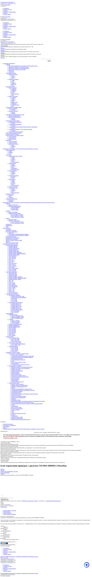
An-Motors (13, 89)
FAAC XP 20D (14, 348)
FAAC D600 (14, 298)
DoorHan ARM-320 (13, 247)
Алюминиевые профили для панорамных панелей (22, 390)
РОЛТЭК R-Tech (15, 93)
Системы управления (13, 175)
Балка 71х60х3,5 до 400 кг (17, 214)
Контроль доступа (10, 193)
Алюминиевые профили (17, 391)
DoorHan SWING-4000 (14, 254)
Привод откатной (13, 87)
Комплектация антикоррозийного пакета (20, 419)
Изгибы (13, 387)
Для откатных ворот (10, 86)
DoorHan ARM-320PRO (14, 248)
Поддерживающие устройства (18, 359)
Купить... (3, 48)
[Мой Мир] (5, 543)
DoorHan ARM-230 (13, 246)
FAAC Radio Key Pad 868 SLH (18, 343)
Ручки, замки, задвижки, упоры (18, 362)
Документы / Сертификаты (9, 425)
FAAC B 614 (11, 334)
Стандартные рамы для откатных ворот (20, 364)
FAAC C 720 (11, 289)
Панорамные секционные (12, 239)
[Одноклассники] (3, 543)
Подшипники (14, 415)
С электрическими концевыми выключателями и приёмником (23, 126)
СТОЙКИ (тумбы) (13, 314)
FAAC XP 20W (14, 350)
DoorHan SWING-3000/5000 (15, 252)
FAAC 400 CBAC (13, 256)
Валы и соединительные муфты (18, 396)
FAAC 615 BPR (12, 328)
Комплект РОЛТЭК (13, 204)
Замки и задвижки (15, 409)
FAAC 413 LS (12, 261)
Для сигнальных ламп (14, 337)
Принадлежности (15, 379)
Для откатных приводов (11, 272)
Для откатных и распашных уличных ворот (19, 353)
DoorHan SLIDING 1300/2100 (15, 276)
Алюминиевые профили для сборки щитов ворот (22, 356)
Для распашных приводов (12, 245)
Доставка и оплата (7, 9)
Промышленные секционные (12, 237)
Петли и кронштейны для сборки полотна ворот (22, 402)
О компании (6, 8)
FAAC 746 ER (12, 282)
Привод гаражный (13, 108)
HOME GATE (14, 102)
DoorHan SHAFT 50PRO (17, 309)
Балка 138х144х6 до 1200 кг (17, 217)
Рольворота (11, 232)
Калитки (8, 241)
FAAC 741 (11, 281)
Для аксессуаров (9, 336)
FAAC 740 (11, 280)
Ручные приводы (15, 378)
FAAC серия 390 (12, 269)
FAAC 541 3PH (14, 312)
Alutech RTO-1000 (13, 274)
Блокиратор (11, 200)
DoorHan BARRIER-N (14, 325)
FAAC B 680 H (12, 335)
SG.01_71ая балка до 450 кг (17, 222)
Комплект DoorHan (13, 212)
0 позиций (7, 4)
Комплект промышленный (15, 117)
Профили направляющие (17, 370)
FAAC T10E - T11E (15, 345)
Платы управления (10, 150)
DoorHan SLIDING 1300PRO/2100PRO (17, 278)
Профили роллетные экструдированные (20, 368)
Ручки (12, 411)
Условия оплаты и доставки (9, 510)
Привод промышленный (14, 115)
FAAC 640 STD (12, 332)
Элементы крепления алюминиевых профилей (22, 357)
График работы (6, 511)
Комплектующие (12, 139)
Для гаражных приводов (14, 295)
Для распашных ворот (11, 73)
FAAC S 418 (11, 267)
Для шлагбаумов (9, 313)
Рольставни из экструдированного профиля (19, 235)
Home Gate (13, 84)
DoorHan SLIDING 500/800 (15, 279)
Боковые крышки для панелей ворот (19, 385)
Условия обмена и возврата (9, 514)
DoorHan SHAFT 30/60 (16, 306)
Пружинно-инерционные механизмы (19, 376)
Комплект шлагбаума (13, 143)
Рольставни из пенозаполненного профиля (18, 234)
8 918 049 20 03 (4, 2)
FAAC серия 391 (12, 270)
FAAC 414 (11, 262)
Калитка (13, 414)
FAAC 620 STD (12, 331)
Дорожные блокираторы (11, 198)
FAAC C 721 (11, 290)
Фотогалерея (6, 426)
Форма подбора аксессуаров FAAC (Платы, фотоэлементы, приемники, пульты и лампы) (23, 429)
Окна (12, 412)
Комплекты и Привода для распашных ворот (19, 68)
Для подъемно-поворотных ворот (13, 133)
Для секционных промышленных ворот (15, 114)
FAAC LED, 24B (15, 340)
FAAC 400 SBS (12, 257)
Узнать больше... (4, 45)
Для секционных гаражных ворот (13, 107)
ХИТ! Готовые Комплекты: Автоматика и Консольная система (23, 65)
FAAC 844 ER (12, 284)
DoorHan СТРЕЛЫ (15, 322)
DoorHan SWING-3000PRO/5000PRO (17, 253)
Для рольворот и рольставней (13, 120)
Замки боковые (14, 380)
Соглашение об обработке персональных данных (27, 556)
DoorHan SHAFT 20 (15, 304)
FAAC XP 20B (14, 347)
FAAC (12, 75)
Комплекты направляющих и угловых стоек (21, 389)
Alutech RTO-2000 (13, 275)
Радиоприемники (13, 170)
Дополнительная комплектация (16, 131)
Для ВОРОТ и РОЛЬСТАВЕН (13, 352)
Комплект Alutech (13, 219)
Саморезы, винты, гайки (17, 417)
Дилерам (5, 13)
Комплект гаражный (13, 111)
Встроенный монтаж (16, 392)
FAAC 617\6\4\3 (12, 329)
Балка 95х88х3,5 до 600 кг (17, 215)
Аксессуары (11, 72)
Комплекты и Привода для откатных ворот (18, 67)
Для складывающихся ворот (12, 134)
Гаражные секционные (11, 236)
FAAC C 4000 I (12, 287)
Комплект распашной (14, 79)
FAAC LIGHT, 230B (16, 341)
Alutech (13, 112)
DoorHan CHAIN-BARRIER (15, 324)
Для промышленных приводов (16, 302)
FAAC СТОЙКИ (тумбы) (17, 318)
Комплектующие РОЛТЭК (15, 206)
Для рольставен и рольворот (15, 365)
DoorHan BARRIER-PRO (14, 326)
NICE (12, 78)
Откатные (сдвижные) (11, 230)
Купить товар (4, 507)
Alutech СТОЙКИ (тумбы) (17, 315)
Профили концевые (15, 369)
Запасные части (6, 243)
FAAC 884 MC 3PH (13, 286)
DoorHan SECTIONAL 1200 (17, 296)
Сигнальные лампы (13, 187)
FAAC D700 (14, 300)
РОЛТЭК (8, 203)
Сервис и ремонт (7, 14)
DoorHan (13, 76)
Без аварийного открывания (15, 122)
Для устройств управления (15, 342)
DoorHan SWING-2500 (14, 251)
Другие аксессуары (13, 186)
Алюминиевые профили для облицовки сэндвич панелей (24, 393)
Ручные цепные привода (17, 408)
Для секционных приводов (12, 293)
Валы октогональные (16, 374)
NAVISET (11, 197)
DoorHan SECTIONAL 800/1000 (18, 297)
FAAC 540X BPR (15, 311)
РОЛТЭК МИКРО (15, 207)
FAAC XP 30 (14, 351)
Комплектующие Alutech (14, 220)
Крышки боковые (15, 373)
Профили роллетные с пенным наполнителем (21, 367)
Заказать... (3, 50)
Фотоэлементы (12, 179)
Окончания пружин (15, 400)
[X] (7, 543)
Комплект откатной (13, 96)
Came (12, 145)
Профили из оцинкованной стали (19, 386)
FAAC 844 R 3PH (13, 285)
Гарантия (5, 10)
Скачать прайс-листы (8, 424)
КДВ (7, 226)
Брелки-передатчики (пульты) (15, 156)
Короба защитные (15, 371)
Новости (5, 427)
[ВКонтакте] (1, 543)
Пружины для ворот (16, 395)
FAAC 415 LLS (12, 264)
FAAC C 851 (11, 291)
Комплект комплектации (17, 418)
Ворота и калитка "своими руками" (14, 240)
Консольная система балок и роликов (17, 69)
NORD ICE (14, 90)
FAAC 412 (11, 259)
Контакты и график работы (9, 12)
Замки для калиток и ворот (12, 242)
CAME (12, 80)
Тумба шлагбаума (13, 142)
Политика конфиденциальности (8, 556)
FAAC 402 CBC (12, 258)
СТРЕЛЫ (11, 319)
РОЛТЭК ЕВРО (15, 209)
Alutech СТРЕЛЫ (15, 320)
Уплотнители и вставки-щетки (18, 375)
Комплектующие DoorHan (15, 213)
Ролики (13, 404)
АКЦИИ (8, 64)
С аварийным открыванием (15, 124)
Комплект (11, 201)
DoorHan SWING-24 (13, 250)
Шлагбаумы (11, 70)
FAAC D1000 (14, 301)
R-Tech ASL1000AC (13, 292)
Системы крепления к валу (17, 381)
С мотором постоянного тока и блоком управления (20, 129)
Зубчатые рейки (12, 163)
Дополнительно (15, 363)
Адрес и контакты (7, 513)
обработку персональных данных (30, 500)
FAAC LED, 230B (15, 339)
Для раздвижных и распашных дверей (15, 135)
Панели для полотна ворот (17, 354)
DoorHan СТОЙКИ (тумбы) (17, 317)
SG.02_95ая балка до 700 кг (17, 223)
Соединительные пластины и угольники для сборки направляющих (27, 403)
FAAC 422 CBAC (13, 265)
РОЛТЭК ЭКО (14, 208)
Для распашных (12, 137)
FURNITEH (14, 168)
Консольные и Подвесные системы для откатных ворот (16, 202)
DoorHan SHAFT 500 (16, 308)
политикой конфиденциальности (53, 500)
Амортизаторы (14, 406)
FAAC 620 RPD (12, 330)
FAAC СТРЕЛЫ (15, 323)
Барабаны (13, 398)
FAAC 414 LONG (13, 263)
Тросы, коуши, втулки (16, 407)
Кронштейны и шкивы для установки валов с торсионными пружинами (28, 401)
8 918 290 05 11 (11, 2)
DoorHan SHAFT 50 (15, 307)
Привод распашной (13, 74)
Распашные (8, 229)
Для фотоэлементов (13, 346)
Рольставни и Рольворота (12, 231)
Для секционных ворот (14, 382)
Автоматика (6, 63)
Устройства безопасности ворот (18, 413)
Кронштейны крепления (17, 358)
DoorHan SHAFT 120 (16, 303)
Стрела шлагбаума (13, 141)
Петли (12, 361)
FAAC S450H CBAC (13, 268)
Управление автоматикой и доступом (11, 148)
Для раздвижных (12, 136)
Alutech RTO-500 (12, 273)
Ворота (5, 228)
